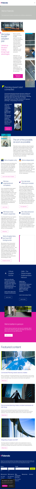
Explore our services (17, 76)
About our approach (8, 128)
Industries (4, 231)
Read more (4, 380)
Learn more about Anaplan (8, 176)
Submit (32, 468)
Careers (2, 477)
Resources (24, 474)
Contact (31, 474)
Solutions (17, 480)
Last (8, 470)
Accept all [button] (4, 485)
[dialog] (8, 483)
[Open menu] (34, 2)
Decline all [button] (11, 485)
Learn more (4, 207)
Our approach (23, 206)
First (1, 470)
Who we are (4, 474)
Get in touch (8, 335)
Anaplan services (6, 260)
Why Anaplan (18, 479)
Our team (3, 476)
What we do (11, 474)
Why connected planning (17, 476)
